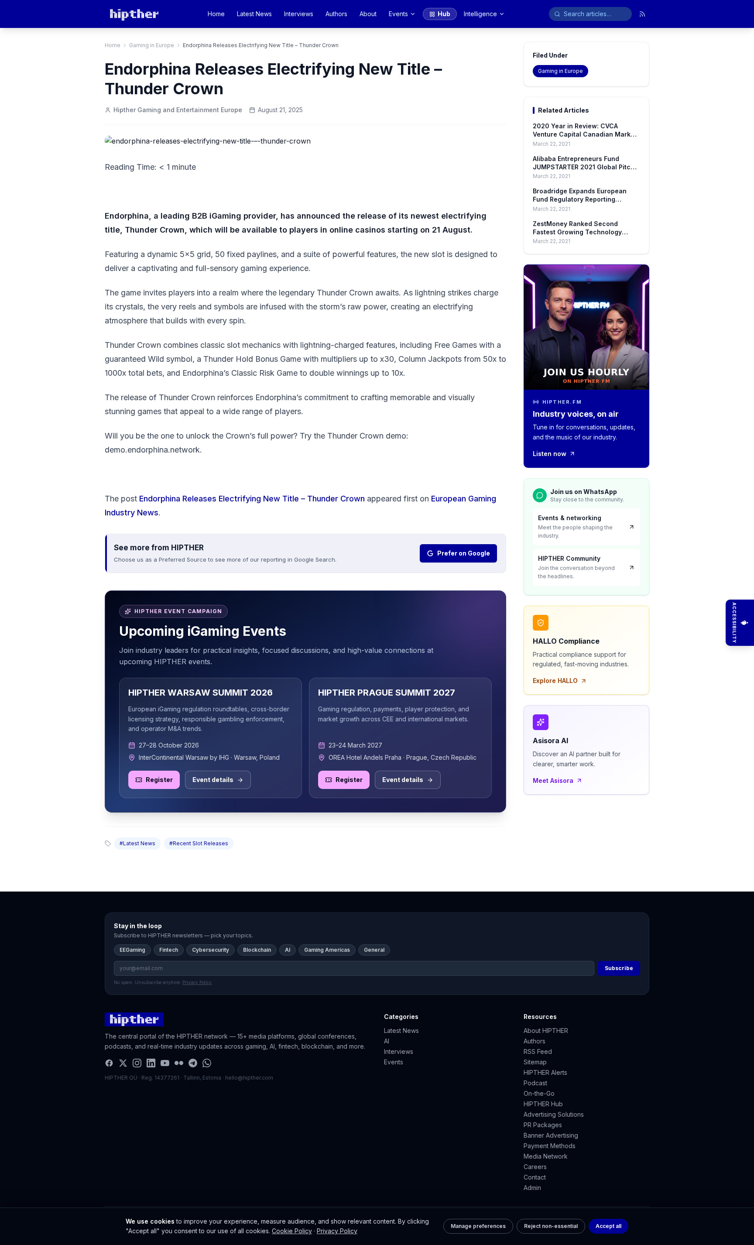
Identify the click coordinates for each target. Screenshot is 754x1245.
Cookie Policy (292, 1231)
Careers (535, 1166)
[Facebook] (109, 1063)
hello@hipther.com (249, 1077)
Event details (212, 779)
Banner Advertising (551, 1135)
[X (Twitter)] (123, 1063)
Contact (535, 1177)
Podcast (535, 1083)
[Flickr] (179, 1063)
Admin (532, 1187)
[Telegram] (192, 1063)
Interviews (298, 13)
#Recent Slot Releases (198, 843)
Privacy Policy (337, 1231)
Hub (444, 13)
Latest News (254, 13)
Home (216, 13)
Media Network (546, 1156)
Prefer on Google (463, 553)
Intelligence (480, 13)
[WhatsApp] (206, 1063)
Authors (336, 13)
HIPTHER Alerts (545, 1072)
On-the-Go (539, 1093)
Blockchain (257, 950)
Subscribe (619, 968)
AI (287, 950)
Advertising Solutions (554, 1114)
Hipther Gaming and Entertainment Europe (177, 109)
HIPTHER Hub (543, 1104)
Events (398, 13)
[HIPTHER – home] (134, 14)
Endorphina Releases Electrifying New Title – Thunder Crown (252, 498)
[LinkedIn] (151, 1063)
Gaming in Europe (151, 45)
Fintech (168, 950)
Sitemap (535, 1062)
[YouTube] (165, 1063)
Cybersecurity (210, 950)
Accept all (608, 1226)
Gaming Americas (327, 950)
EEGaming (132, 950)
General (374, 950)
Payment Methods (550, 1145)
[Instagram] (137, 1063)
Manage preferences (478, 1226)
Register (159, 779)
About (368, 13)
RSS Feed (538, 1051)
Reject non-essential (551, 1226)
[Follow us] (642, 14)
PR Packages (543, 1124)
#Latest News (137, 843)
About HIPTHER (546, 1030)
